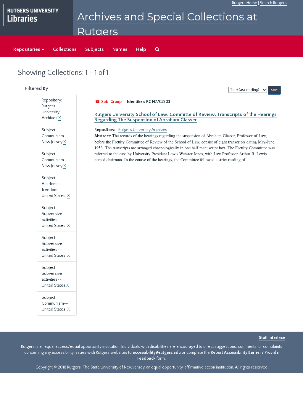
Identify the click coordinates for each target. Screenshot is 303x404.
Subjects (94, 49)
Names (119, 49)
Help (141, 49)
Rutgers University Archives (142, 129)
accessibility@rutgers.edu (157, 352)
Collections (64, 49)
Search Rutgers (273, 3)
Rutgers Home (244, 3)
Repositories (27, 49)
